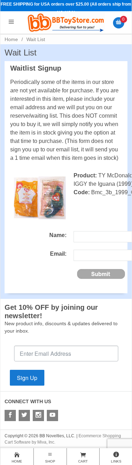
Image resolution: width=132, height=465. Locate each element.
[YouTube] (52, 415)
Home (11, 39)
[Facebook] (10, 415)
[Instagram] (38, 415)
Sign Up (27, 378)
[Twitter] (24, 415)
